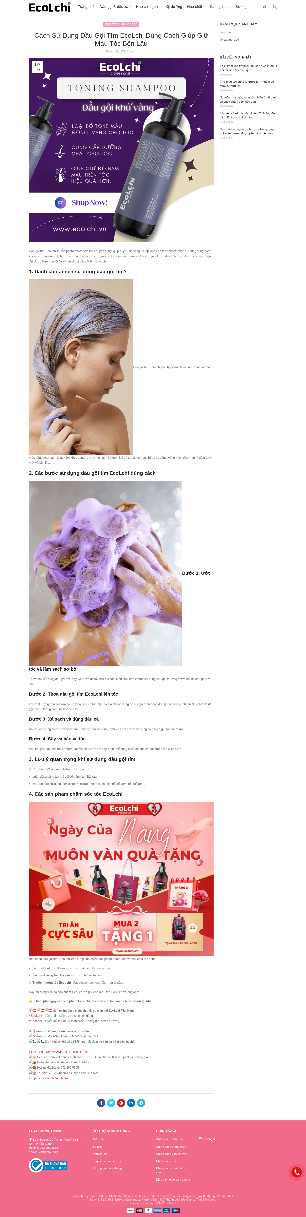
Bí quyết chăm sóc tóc (121, 24)
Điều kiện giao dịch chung (173, 1179)
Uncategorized (229, 39)
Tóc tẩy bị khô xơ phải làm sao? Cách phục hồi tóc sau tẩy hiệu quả (248, 68)
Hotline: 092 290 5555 (43, 1147)
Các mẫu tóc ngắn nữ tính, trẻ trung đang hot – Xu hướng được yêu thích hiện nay (247, 131)
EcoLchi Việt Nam (55, 1078)
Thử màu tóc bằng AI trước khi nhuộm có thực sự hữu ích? (247, 83)
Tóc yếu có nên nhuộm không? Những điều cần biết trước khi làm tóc (248, 115)
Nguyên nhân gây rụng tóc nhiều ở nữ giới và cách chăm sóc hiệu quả (248, 99)
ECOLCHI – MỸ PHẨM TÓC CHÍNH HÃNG (59, 1052)
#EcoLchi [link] (35, 1015)
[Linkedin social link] (131, 1103)
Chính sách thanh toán (171, 1146)
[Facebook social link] (101, 1103)
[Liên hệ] (296, 1172)
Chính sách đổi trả (168, 1161)
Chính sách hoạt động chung (170, 1170)
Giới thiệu (99, 1139)
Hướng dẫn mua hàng (107, 1168)
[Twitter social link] (111, 1103)
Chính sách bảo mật (169, 1139)
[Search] (275, 7)
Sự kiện (98, 1146)
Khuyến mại (100, 1153)
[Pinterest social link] (121, 1103)
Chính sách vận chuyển (171, 1153)
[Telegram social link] (141, 1103)
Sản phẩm (226, 32)
